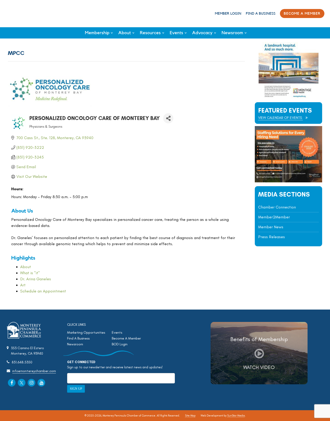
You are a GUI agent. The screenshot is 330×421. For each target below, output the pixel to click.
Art (23, 285)
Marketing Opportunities (86, 332)
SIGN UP (76, 388)
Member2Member (274, 217)
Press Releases (271, 236)
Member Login (228, 13)
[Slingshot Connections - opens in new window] (288, 181)
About (124, 33)
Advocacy (202, 33)
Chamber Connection (277, 207)
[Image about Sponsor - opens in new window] (288, 97)
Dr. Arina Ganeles (35, 278)
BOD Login (120, 344)
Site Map (190, 415)
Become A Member (126, 338)
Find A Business (260, 13)
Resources (150, 33)
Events (176, 33)
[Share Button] (168, 118)
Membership (97, 33)
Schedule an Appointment (43, 291)
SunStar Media (236, 415)
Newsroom (232, 33)
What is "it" (30, 272)
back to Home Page (22, 13)
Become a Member (302, 13)
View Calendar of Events (280, 117)
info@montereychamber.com (34, 371)
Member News (270, 226)
